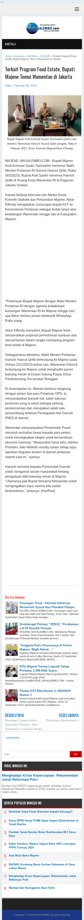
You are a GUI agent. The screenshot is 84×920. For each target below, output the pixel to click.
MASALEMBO (41, 914)
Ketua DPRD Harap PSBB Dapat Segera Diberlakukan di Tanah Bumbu (43, 822)
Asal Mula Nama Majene (24, 855)
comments (12, 737)
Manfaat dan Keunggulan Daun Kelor (32, 887)
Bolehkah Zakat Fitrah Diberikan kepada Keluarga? (41, 811)
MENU (10, 44)
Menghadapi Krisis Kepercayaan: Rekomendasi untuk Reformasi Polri (42, 877)
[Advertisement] (41, 260)
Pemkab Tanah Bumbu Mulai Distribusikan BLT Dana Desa (42, 834)
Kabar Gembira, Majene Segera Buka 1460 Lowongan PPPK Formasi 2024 (42, 845)
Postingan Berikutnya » (62, 720)
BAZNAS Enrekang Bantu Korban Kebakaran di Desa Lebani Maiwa (42, 866)
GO (75, 754)
